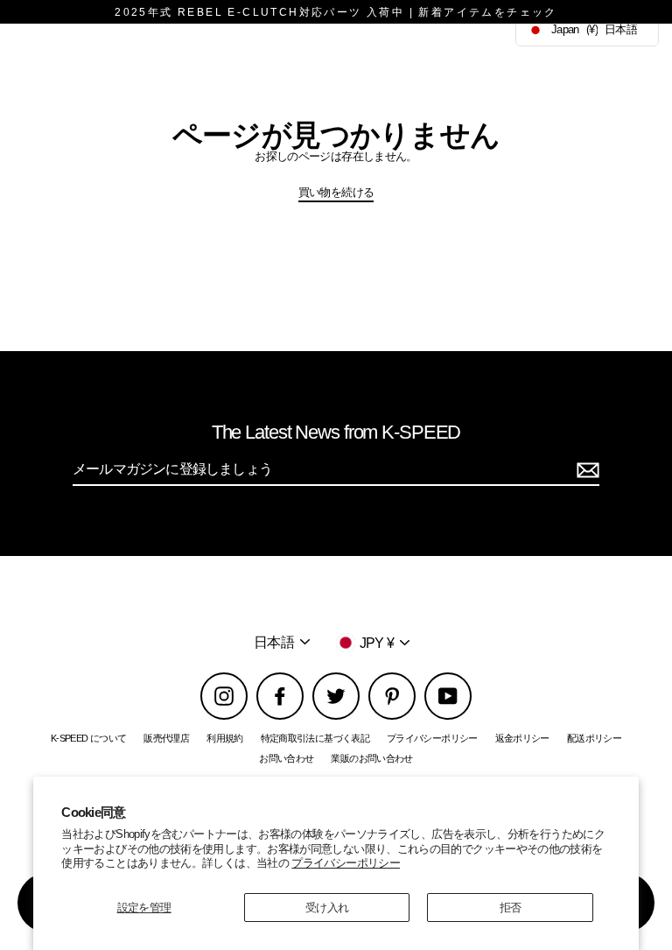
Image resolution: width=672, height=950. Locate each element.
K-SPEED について (88, 738)
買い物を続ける (336, 192)
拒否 (511, 907)
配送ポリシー (594, 738)
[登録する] (585, 470)
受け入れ (326, 907)
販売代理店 (166, 738)
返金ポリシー (522, 738)
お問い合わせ (286, 758)
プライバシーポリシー (345, 862)
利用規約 (224, 738)
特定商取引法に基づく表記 (315, 738)
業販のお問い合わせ (371, 758)
